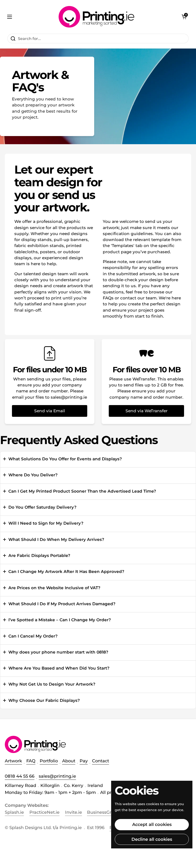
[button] (184, 17)
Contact (100, 761)
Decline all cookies (151, 839)
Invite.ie (73, 812)
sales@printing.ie (57, 776)
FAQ (30, 761)
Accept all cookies (152, 824)
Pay (84, 761)
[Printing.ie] (97, 17)
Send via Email (49, 410)
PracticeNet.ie (44, 812)
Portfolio (49, 761)
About (68, 761)
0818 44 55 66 (19, 776)
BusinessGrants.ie (106, 812)
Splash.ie (14, 812)
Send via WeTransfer (146, 410)
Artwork (13, 761)
